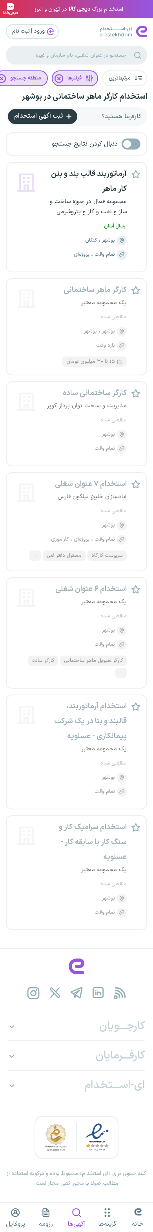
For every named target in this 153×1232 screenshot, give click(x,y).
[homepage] (76, 966)
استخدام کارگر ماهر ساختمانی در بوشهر (84, 97)
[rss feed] (120, 993)
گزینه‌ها (107, 1224)
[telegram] (77, 993)
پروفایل (15, 1224)
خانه (138, 1224)
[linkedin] (98, 993)
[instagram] (33, 993)
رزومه (46, 1224)
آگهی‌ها (76, 1224)
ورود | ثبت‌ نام (29, 31)
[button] (124, 78)
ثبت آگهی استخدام (39, 116)
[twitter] (55, 993)
